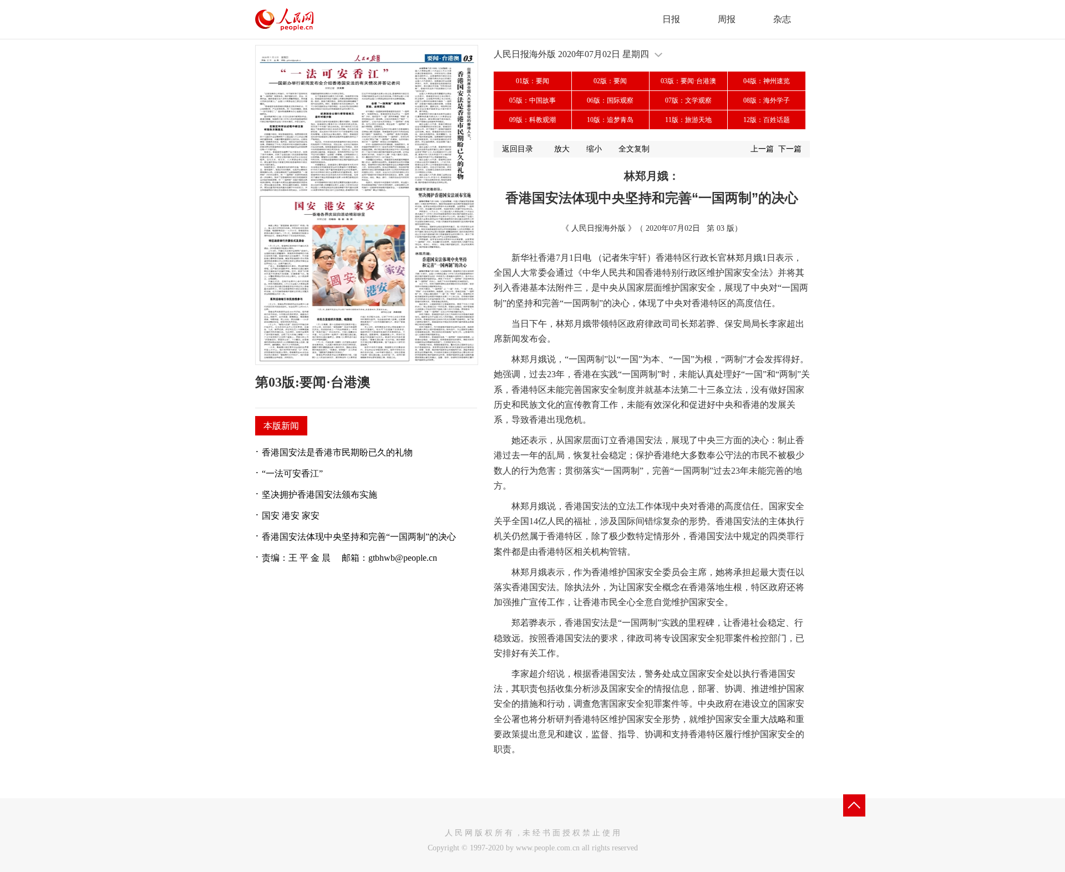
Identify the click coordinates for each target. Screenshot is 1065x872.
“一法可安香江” (292, 473)
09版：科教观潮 (532, 120)
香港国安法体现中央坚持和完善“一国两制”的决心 (359, 536)
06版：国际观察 (610, 100)
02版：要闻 (610, 81)
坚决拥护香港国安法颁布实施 (319, 494)
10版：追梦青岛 (610, 120)
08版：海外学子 (766, 100)
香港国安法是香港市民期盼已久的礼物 (337, 452)
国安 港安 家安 (291, 515)
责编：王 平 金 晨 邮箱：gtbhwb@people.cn (349, 557)
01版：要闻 (532, 81)
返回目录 (517, 149)
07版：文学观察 (688, 100)
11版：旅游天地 (688, 120)
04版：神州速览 (766, 81)
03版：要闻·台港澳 (688, 81)
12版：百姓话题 (766, 120)
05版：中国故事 (532, 100)
